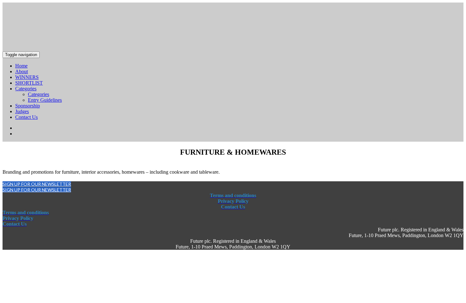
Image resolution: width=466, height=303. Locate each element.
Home (21, 65)
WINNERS (27, 77)
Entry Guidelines (45, 100)
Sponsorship (27, 105)
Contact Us (26, 117)
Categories (25, 88)
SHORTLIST (29, 83)
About (21, 71)
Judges (22, 111)
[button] (37, 184)
